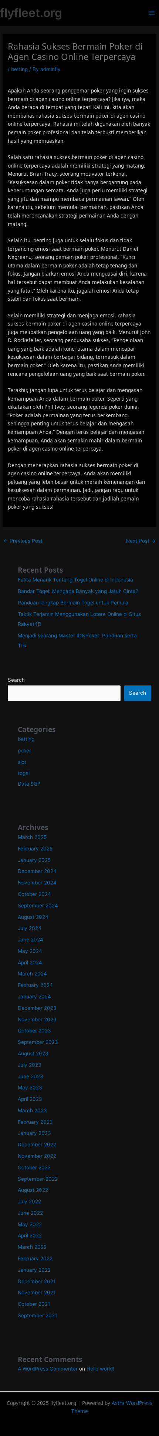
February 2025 (35, 849)
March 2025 (32, 837)
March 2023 (32, 1110)
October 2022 (34, 1167)
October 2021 (34, 1304)
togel (24, 773)
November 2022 (37, 1156)
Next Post (141, 541)
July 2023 (29, 1065)
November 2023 (37, 1019)
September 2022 (38, 1179)
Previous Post (23, 541)
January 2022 (34, 1270)
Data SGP (29, 783)
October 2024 (34, 894)
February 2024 (35, 985)
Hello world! (100, 1369)
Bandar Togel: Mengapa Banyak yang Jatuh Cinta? (78, 591)
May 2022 (30, 1224)
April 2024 (30, 962)
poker (24, 751)
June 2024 (30, 940)
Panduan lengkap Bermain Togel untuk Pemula (73, 603)
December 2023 (37, 1008)
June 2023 (30, 1076)
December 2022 (37, 1144)
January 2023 (34, 1133)
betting (19, 69)
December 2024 (37, 871)
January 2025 (34, 860)
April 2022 (30, 1235)
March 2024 (32, 974)
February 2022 (35, 1258)
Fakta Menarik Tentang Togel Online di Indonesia (75, 580)
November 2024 (37, 883)
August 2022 (33, 1190)
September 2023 (38, 1042)
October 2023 (34, 1031)
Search (16, 680)
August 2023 (33, 1053)
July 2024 (29, 928)
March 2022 (32, 1247)
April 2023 (30, 1099)
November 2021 (36, 1292)
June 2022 (30, 1213)
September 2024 (38, 906)
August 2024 (33, 917)
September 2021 (37, 1315)
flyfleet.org (31, 13)
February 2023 (35, 1122)
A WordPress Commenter (48, 1369)
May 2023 (30, 1088)
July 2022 (29, 1201)
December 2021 (36, 1281)
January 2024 (34, 997)
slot (22, 762)
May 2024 (30, 951)
